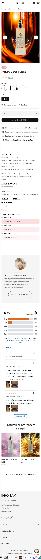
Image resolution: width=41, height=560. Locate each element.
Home (3, 9)
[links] (3, 517)
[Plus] (37, 113)
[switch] (36, 557)
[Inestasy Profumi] (20, 3)
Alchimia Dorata (27, 460)
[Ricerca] (34, 3)
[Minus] (4, 113)
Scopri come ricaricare (20, 294)
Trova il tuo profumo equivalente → (20, 474)
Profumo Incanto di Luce (9, 461)
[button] (36, 37)
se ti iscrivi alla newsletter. (24, 140)
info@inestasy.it (7, 511)
